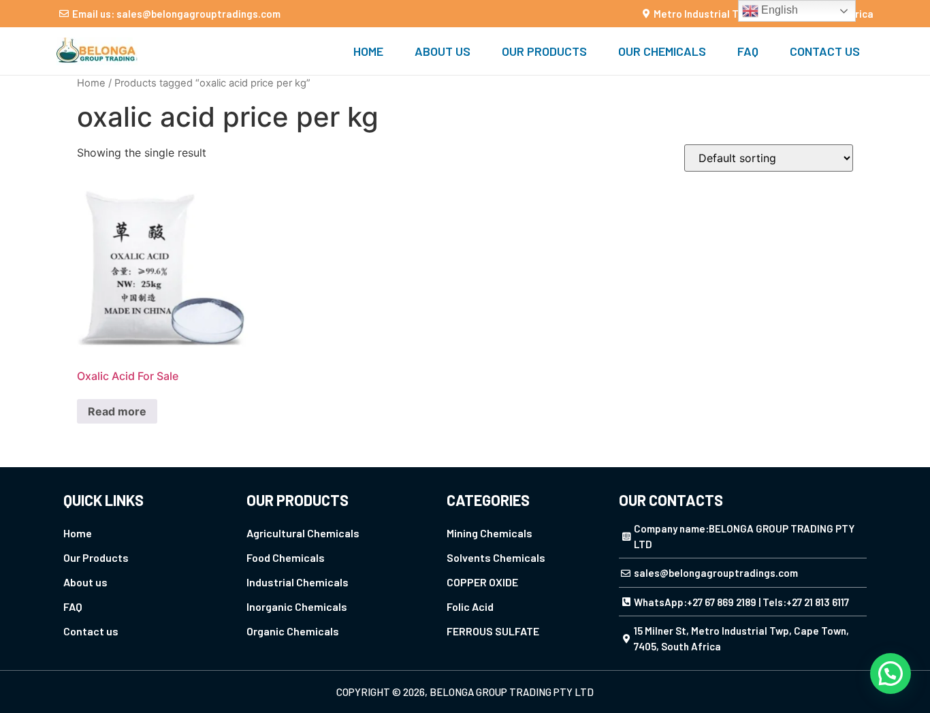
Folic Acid (470, 606)
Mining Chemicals (489, 532)
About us (442, 51)
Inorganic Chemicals (296, 606)
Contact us (825, 51)
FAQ (747, 51)
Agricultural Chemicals (302, 532)
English (778, 10)
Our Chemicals (662, 51)
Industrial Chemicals (297, 581)
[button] (890, 673)
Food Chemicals (285, 557)
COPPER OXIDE (482, 581)
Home (368, 51)
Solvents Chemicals (496, 557)
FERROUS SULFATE (493, 630)
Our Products (544, 51)
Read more (117, 411)
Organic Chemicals (292, 630)
